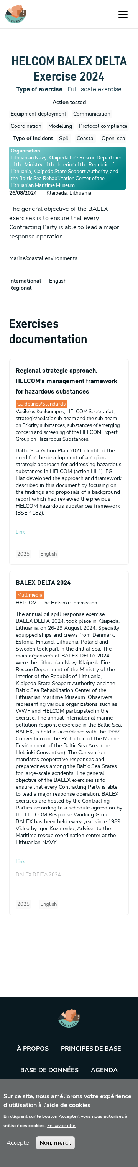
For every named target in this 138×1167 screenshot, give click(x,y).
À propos (33, 1049)
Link (20, 532)
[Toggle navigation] (123, 14)
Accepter (19, 1143)
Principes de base (91, 1049)
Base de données (49, 1070)
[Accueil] (15, 14)
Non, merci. (55, 1143)
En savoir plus (61, 1125)
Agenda (104, 1070)
